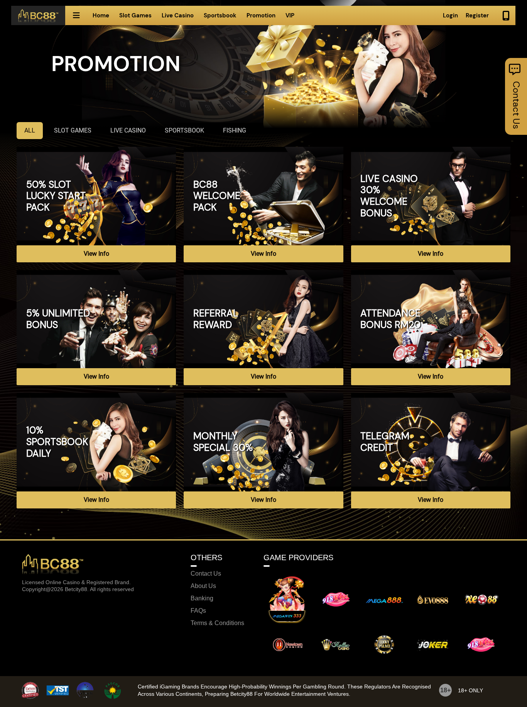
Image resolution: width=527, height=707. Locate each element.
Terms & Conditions (217, 623)
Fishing (234, 130)
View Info (96, 253)
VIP (289, 15)
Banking (202, 598)
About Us (203, 586)
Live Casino (178, 15)
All (29, 130)
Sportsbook (220, 15)
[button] (76, 15)
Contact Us (206, 574)
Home (101, 15)
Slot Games (135, 15)
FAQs (198, 611)
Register (477, 15)
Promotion (261, 15)
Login (450, 15)
